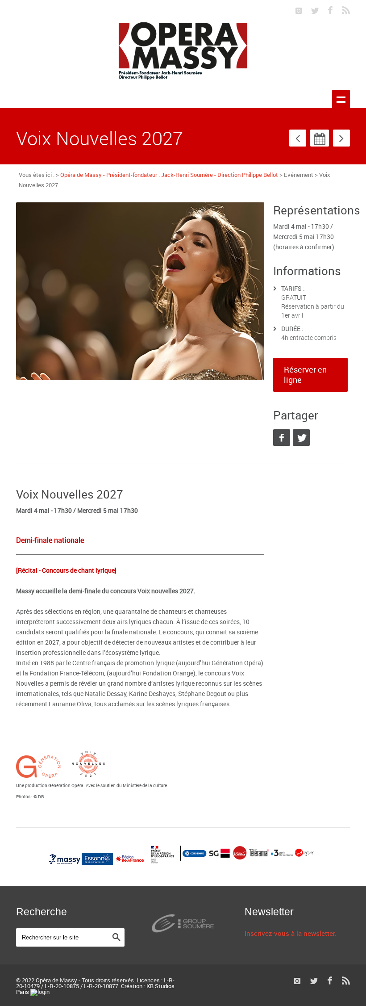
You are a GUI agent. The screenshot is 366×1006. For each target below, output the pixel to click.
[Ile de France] (130, 863)
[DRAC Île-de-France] (163, 863)
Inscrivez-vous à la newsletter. (291, 933)
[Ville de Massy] (65, 863)
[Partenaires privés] (248, 863)
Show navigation (341, 99)
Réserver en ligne (305, 374)
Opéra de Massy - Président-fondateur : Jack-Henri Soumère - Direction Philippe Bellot (169, 175)
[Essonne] (98, 863)
